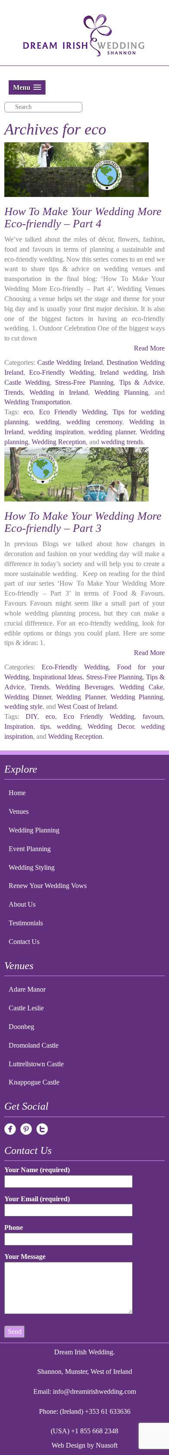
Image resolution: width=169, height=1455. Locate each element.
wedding (47, 422)
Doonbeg (21, 1026)
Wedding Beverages (84, 687)
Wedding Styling (32, 867)
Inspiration (18, 726)
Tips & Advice (141, 382)
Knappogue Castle (34, 1082)
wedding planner (111, 432)
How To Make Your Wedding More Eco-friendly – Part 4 (83, 217)
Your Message (25, 1256)
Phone (13, 1227)
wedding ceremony (94, 422)
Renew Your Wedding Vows (48, 885)
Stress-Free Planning (84, 382)
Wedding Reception (59, 442)
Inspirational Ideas (57, 677)
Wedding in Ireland (58, 392)
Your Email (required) (37, 1199)
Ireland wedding (123, 372)
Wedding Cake (141, 687)
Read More (149, 348)
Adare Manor (27, 989)
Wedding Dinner (27, 697)
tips (45, 726)
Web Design (68, 1445)
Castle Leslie (26, 1008)
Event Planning (30, 848)
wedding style (23, 706)
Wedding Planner (80, 697)
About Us (22, 904)
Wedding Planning (121, 392)
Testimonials (26, 923)
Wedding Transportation (37, 402)
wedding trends (122, 442)
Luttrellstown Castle (36, 1064)
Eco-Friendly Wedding (61, 372)
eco (28, 412)
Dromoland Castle (33, 1045)
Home (17, 792)
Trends (13, 392)
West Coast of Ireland (87, 706)
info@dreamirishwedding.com (94, 1391)
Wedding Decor (111, 726)
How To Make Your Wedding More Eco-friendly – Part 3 (83, 522)
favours (153, 716)
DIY (31, 716)
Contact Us (24, 941)
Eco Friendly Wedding (72, 412)
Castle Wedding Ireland (69, 362)
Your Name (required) (37, 1169)
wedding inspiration (56, 432)
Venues (19, 811)
